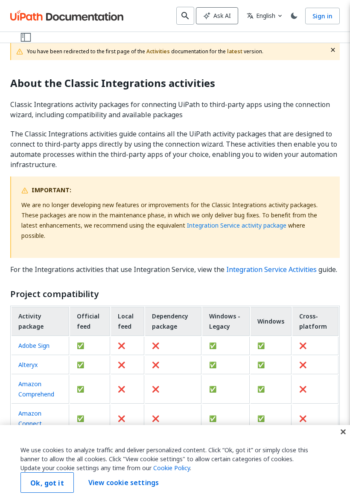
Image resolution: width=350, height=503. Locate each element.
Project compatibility (54, 294)
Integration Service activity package (236, 225)
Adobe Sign (34, 345)
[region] (175, 464)
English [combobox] (261, 15)
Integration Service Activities (271, 269)
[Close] (343, 431)
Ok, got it (47, 483)
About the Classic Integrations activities (112, 83)
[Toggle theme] (294, 16)
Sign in (322, 16)
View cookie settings (123, 482)
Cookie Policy (171, 467)
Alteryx (28, 364)
